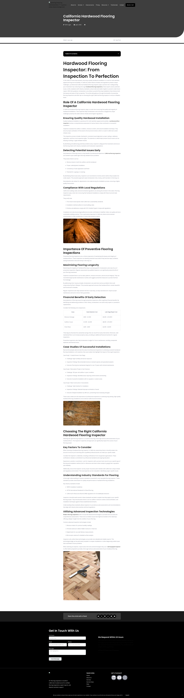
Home (88, 675)
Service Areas (90, 682)
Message (51, 648)
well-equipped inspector (114, 546)
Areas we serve (90, 5)
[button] (118, 53)
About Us (73, 5)
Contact (122, 5)
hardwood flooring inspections (94, 87)
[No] (182, 695)
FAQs (87, 684)
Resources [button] (104, 5)
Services (88, 680)
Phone (70, 642)
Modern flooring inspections (71, 514)
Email (50, 642)
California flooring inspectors (113, 153)
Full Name (51, 635)
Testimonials (114, 5)
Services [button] (80, 5)
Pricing (98, 5)
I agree (127, 695)
